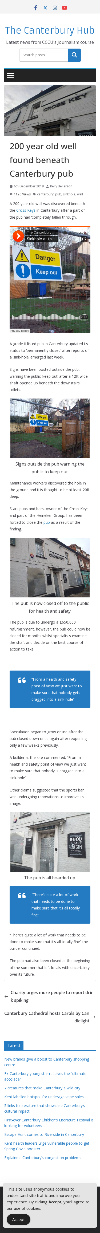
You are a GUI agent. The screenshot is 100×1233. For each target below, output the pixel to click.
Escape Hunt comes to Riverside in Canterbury (44, 1134)
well (80, 194)
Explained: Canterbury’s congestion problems (42, 1157)
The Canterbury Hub (50, 30)
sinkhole (69, 194)
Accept (18, 1219)
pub (58, 194)
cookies (33, 1208)
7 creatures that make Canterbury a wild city (42, 1087)
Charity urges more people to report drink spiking (52, 996)
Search (74, 55)
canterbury (45, 194)
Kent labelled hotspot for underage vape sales (44, 1096)
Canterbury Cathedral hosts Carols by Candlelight (46, 1017)
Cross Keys (25, 210)
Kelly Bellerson (61, 186)
